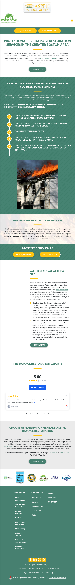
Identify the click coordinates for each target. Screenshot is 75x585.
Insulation (18, 518)
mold (11, 446)
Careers (35, 502)
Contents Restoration (19, 547)
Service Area (36, 511)
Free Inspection (49, 31)
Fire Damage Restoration (20, 523)
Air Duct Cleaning (18, 512)
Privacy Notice (41, 572)
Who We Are (36, 498)
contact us (53, 453)
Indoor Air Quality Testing (20, 541)
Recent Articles (37, 506)
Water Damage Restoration (20, 505)
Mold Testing (20, 529)
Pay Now (52, 498)
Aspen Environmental (48, 58)
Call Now (26, 31)
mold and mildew (62, 290)
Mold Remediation (20, 499)
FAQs (34, 515)
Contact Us (37, 69)
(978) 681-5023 (24, 254)
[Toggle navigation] (72, 20)
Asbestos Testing (18, 534)
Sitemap (50, 572)
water (6, 446)
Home (50, 493)
